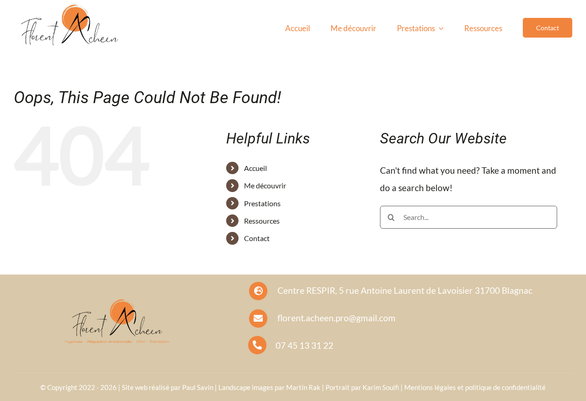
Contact (257, 238)
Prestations (262, 203)
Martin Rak (303, 387)
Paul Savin (197, 387)
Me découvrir (265, 185)
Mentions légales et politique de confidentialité (475, 387)
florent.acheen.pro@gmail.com (336, 318)
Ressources (262, 220)
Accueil (255, 168)
